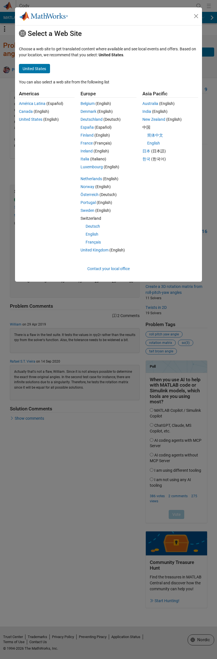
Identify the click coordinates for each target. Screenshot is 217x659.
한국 (146, 159)
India (146, 111)
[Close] (196, 16)
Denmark (88, 111)
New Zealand (153, 119)
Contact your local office (108, 268)
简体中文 (155, 135)
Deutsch (93, 226)
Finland (87, 135)
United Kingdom (94, 250)
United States (30, 119)
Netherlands (91, 178)
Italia (85, 159)
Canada (26, 111)
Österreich (90, 194)
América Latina (32, 103)
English (92, 234)
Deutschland (92, 119)
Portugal (88, 202)
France (87, 143)
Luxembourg (92, 167)
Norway (87, 186)
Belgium (88, 103)
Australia (150, 103)
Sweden (87, 210)
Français (93, 242)
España (87, 127)
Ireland (87, 151)
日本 (146, 151)
